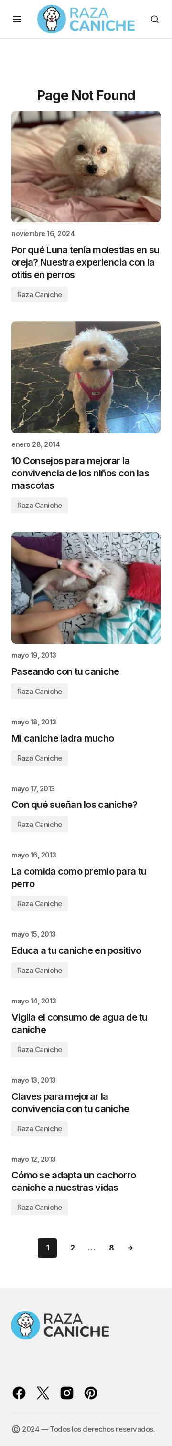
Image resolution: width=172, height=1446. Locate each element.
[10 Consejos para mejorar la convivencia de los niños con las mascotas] (86, 377)
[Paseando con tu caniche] (86, 588)
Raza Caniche (39, 294)
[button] (17, 19)
